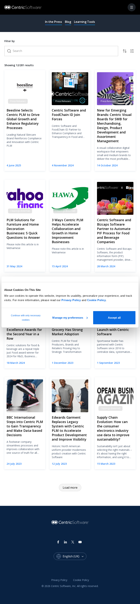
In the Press (53, 22)
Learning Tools (84, 22)
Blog (68, 22)
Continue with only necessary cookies (26, 317)
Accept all (114, 317)
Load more (70, 488)
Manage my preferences (67, 317)
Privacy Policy (71, 299)
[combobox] (74, 556)
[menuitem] (59, 580)
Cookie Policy (96, 299)
